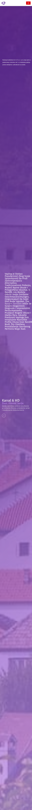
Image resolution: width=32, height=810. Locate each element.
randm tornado (13, 303)
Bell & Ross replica (19, 60)
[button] (28, 3)
